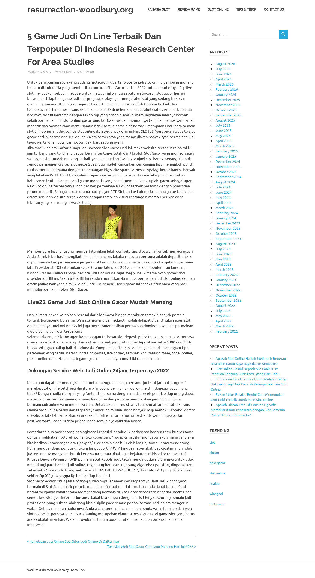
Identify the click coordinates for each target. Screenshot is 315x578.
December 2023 (228, 223)
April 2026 (223, 79)
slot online (217, 473)
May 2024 (223, 197)
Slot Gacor (85, 72)
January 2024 (226, 218)
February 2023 (227, 274)
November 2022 (228, 290)
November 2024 (228, 166)
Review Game (189, 9)
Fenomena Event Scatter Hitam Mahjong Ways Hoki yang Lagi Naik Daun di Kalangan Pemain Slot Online (249, 384)
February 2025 (227, 151)
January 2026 (226, 94)
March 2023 (225, 269)
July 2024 (223, 187)
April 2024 (223, 202)
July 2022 (223, 310)
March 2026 (225, 84)
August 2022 (225, 305)
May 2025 (223, 135)
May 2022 (223, 315)
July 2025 (223, 125)
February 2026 (227, 89)
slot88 (214, 452)
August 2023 (225, 243)
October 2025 (226, 110)
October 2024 (226, 171)
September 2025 (228, 115)
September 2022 (228, 300)
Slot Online (218, 9)
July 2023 (223, 249)
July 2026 (223, 68)
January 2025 (226, 156)
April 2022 (223, 321)
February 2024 (227, 213)
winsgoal (216, 493)
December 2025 (228, 99)
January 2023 (226, 279)
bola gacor (217, 463)
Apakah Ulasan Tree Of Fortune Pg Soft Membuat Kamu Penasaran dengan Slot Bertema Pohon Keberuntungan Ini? (248, 409)
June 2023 (224, 254)
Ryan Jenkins (63, 72)
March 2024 (225, 207)
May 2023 (223, 259)
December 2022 (228, 285)
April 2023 (223, 264)
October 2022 (226, 295)
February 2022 (227, 331)
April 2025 (223, 140)
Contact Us (274, 9)
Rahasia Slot (158, 9)
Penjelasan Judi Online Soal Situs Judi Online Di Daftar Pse (74, 541)
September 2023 (228, 238)
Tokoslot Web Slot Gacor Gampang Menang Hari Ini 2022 (150, 546)
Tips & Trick (246, 9)
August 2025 (225, 120)
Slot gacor (217, 504)
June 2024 (224, 192)
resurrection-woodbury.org (80, 9)
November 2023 (228, 228)
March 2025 (225, 146)
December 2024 (228, 161)
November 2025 (228, 104)
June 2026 (224, 74)
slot (212, 442)
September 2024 (228, 177)
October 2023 (226, 233)
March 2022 (225, 326)
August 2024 (225, 182)
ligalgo (215, 483)
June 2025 (224, 130)
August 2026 (225, 63)
